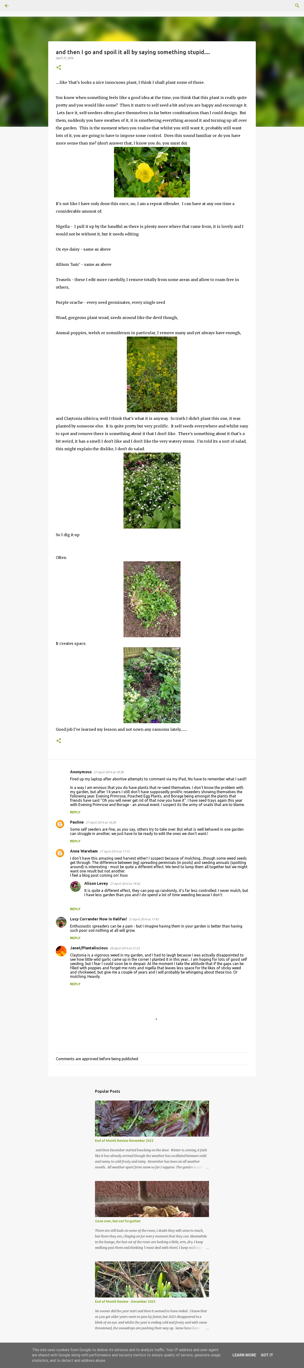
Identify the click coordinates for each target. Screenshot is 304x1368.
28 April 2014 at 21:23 (125, 948)
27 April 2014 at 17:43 (144, 919)
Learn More (244, 1355)
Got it (267, 1355)
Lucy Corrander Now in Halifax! (98, 919)
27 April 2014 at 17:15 (115, 851)
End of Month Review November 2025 (124, 1141)
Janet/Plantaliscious (89, 948)
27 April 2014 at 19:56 (125, 883)
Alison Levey (96, 883)
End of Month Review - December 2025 (125, 1301)
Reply (75, 812)
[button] (59, 68)
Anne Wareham (84, 851)
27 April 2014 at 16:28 (101, 822)
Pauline (77, 822)
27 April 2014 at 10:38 (109, 772)
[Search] (20, 5)
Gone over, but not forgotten (118, 1221)
